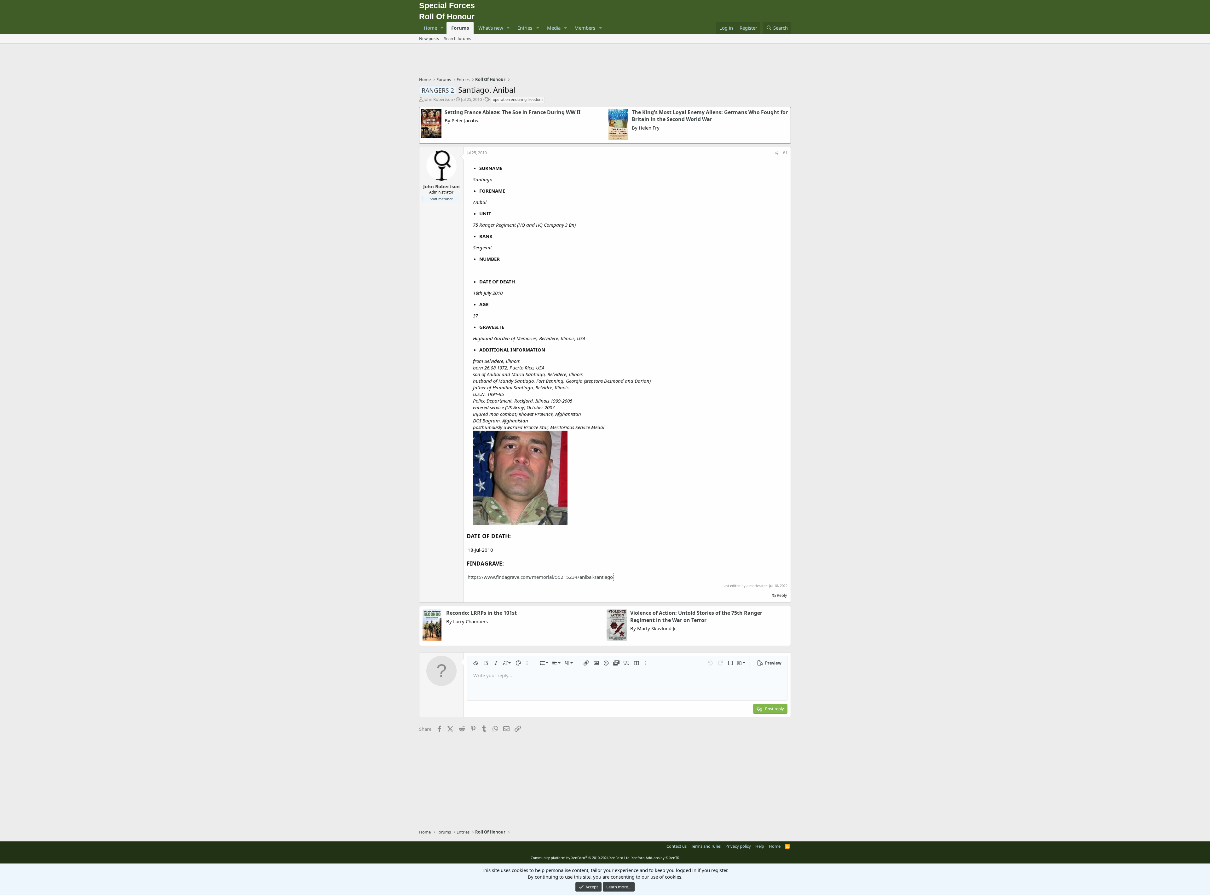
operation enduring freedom (518, 99)
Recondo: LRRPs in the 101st (481, 612)
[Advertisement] (605, 61)
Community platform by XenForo (581, 857)
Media (554, 28)
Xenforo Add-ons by (655, 857)
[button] (442, 28)
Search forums (457, 38)
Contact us (676, 846)
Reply (782, 595)
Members (584, 28)
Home (430, 28)
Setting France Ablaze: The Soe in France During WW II (512, 112)
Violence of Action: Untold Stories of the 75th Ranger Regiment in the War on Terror (696, 616)
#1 (785, 152)
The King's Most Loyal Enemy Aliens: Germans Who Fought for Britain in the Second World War (710, 116)
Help (759, 846)
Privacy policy (738, 846)
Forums (460, 28)
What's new (490, 28)
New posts (429, 38)
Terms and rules (706, 846)
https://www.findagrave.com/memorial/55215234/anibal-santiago (540, 577)
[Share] (777, 153)
